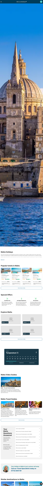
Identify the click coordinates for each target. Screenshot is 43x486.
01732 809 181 (6, 449)
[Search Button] (41, 2)
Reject (31, 481)
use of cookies (13, 483)
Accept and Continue (38, 481)
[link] (7, 276)
